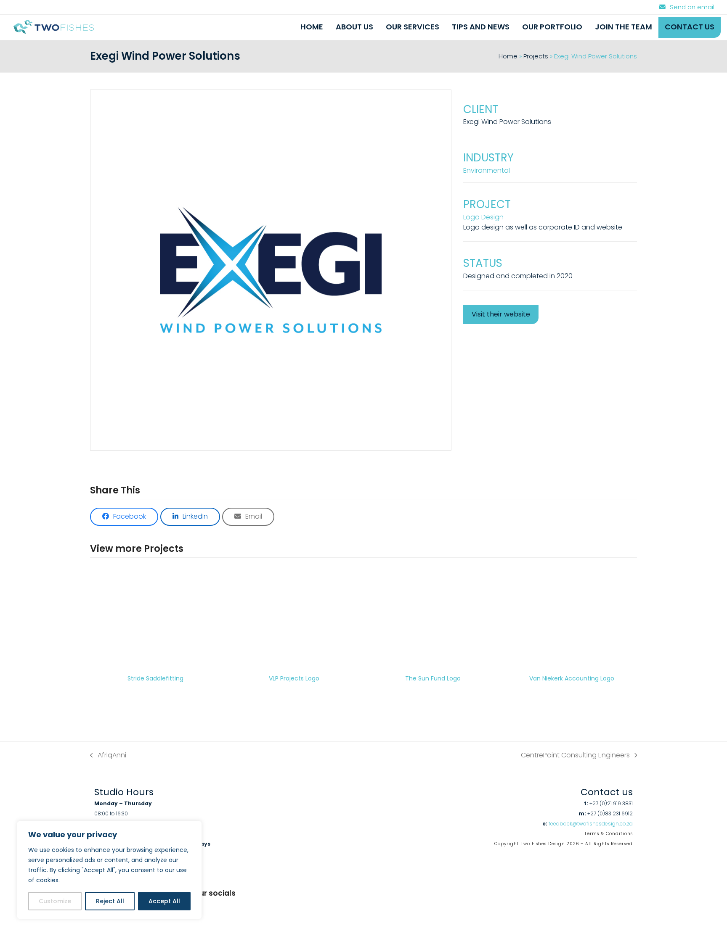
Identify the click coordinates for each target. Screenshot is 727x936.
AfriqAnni (108, 755)
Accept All (164, 901)
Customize (55, 901)
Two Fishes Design (543, 844)
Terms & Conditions (608, 834)
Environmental (486, 170)
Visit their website (501, 314)
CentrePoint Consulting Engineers (575, 755)
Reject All (110, 901)
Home (508, 56)
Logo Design (483, 217)
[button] (124, 517)
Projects (535, 56)
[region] (109, 870)
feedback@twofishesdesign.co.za (591, 823)
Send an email (692, 7)
